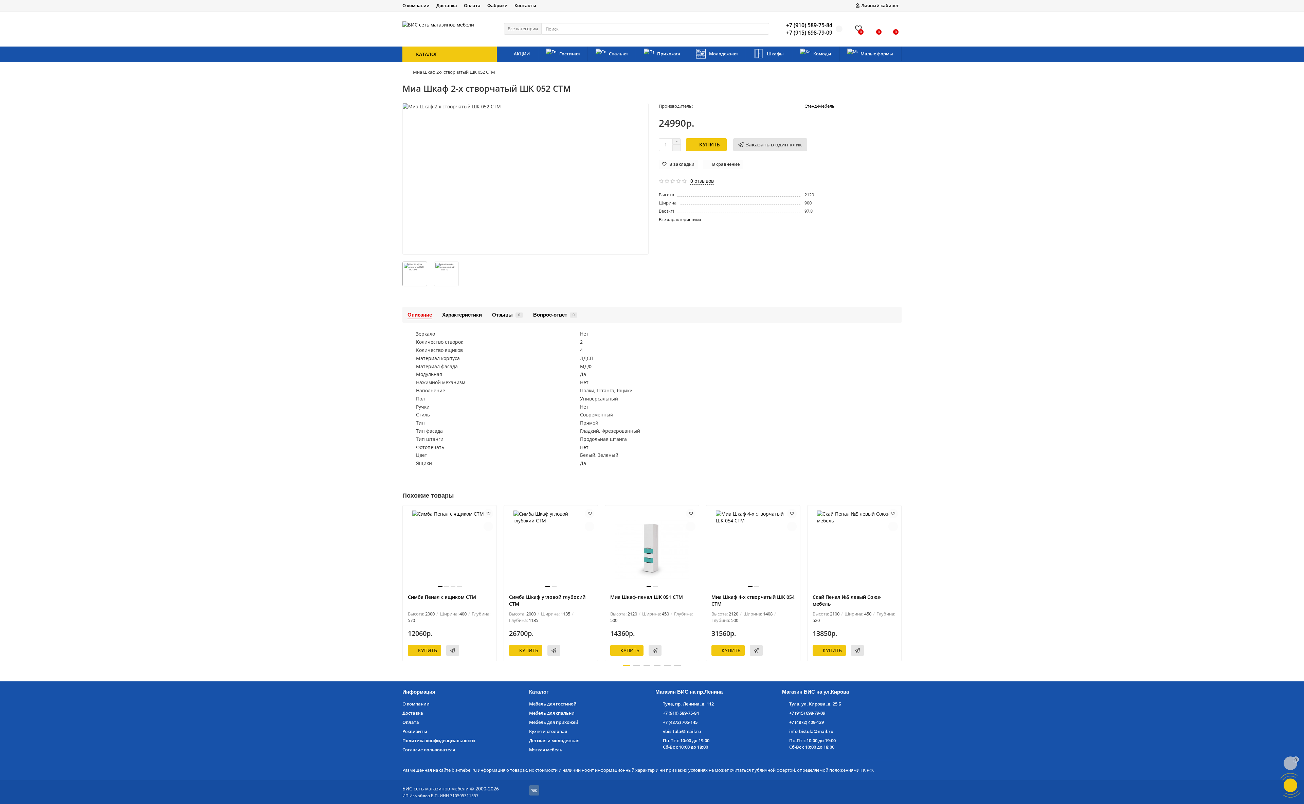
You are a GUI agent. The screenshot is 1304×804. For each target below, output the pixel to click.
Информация (418, 692)
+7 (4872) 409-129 (806, 722)
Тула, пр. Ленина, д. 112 (688, 704)
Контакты (525, 5)
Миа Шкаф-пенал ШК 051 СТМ (646, 597)
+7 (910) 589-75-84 (681, 713)
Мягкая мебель (545, 750)
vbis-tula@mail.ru (682, 731)
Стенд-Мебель (819, 106)
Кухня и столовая (548, 731)
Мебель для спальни (552, 713)
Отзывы (506, 315)
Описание (420, 315)
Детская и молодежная (554, 740)
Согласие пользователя (428, 750)
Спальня (618, 54)
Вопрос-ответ (554, 315)
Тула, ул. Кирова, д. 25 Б (815, 704)
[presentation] (403, 582)
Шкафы (775, 54)
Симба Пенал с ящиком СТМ (442, 597)
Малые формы (877, 54)
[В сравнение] (488, 526)
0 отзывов (702, 181)
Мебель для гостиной (553, 704)
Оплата (472, 5)
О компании (416, 5)
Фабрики (497, 5)
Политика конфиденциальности (438, 740)
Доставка (446, 5)
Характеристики (462, 315)
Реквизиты (414, 731)
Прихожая (668, 54)
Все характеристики (680, 219)
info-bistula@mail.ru (811, 731)
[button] (626, 665)
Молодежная (723, 54)
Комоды (822, 54)
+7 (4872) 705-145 (680, 722)
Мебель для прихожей (553, 722)
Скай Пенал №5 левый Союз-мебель (847, 600)
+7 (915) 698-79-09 (807, 713)
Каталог (538, 692)
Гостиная (569, 54)
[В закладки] (488, 513)
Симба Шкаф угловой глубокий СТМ (547, 600)
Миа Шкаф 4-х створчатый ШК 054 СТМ (753, 600)
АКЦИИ (522, 54)
